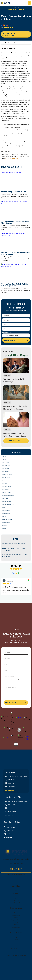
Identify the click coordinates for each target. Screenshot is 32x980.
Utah (16, 937)
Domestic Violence (6, 492)
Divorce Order (5, 489)
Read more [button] (5, 592)
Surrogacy (4, 528)
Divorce (16, 913)
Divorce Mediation (6, 486)
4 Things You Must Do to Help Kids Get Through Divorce (14, 285)
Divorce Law (5, 483)
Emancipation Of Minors (8, 495)
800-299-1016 (11, 783)
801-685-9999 (16, 9)
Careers (16, 898)
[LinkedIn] (21, 879)
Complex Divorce (6, 477)
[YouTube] (18, 879)
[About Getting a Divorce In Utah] (16, 180)
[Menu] (29, 3)
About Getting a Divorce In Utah (13, 192)
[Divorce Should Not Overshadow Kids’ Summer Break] (16, 241)
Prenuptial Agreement (7, 519)
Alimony (4, 456)
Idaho (16, 939)
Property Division (6, 522)
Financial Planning (6, 501)
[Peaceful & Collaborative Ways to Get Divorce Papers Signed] (16, 419)
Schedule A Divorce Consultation (16, 874)
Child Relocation (6, 465)
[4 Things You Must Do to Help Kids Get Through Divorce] (16, 272)
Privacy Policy (23, 955)
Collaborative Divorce (7, 474)
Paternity (4, 516)
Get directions (9, 790)
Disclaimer (14, 955)
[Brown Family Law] (5, 3)
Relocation (4, 525)
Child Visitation (5, 471)
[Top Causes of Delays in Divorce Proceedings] (16, 365)
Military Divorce (6, 513)
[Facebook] (11, 879)
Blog (16, 895)
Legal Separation (6, 510)
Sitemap (8, 955)
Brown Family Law (15, 949)
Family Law (5, 498)
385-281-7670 (10, 830)
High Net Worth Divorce (8, 504)
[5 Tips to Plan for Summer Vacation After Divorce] (16, 210)
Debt (3, 480)
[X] (14, 879)
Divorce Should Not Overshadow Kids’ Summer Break (16, 253)
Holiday (4, 507)
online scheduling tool (11, 158)
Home (5, 42)
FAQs (9, 42)
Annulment (4, 459)
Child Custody (5, 462)
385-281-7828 (11, 804)
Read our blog (14, 441)
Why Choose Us (16, 903)
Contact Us (16, 900)
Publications (16, 893)
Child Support (5, 468)
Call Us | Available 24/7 (16, 863)
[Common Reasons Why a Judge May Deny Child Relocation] (16, 392)
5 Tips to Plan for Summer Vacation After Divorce (15, 222)
